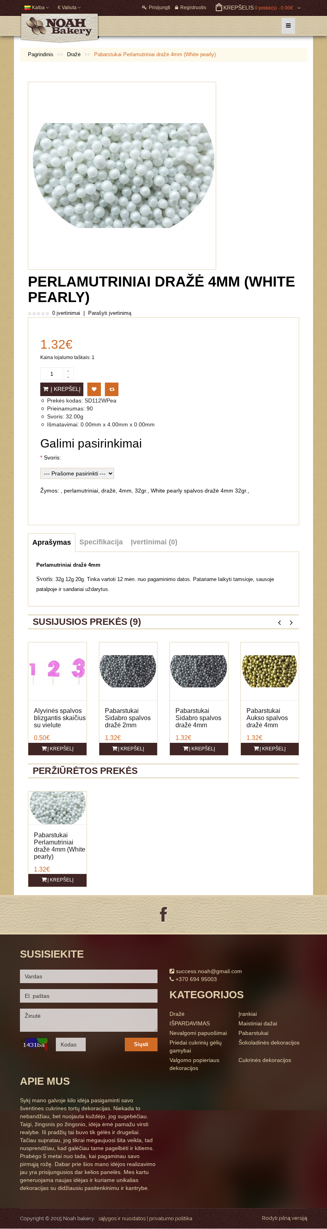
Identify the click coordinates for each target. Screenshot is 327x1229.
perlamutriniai (81, 490)
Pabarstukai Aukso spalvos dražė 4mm (267, 717)
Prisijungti (159, 7)
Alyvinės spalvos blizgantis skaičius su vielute (60, 717)
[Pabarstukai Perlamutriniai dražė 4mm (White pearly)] (57, 807)
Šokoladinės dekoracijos (268, 1042)
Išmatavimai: (63, 424)
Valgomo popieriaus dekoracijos (194, 1064)
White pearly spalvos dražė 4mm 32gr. (199, 490)
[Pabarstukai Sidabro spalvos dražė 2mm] (128, 671)
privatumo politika (170, 1218)
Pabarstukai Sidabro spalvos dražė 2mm (128, 717)
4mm (125, 490)
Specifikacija (101, 542)
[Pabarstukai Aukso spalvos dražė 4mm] (270, 671)
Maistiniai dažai (257, 1023)
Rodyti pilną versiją (284, 1218)
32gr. (141, 490)
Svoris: (55, 416)
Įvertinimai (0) (154, 542)
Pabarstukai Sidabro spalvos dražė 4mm (198, 717)
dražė (108, 490)
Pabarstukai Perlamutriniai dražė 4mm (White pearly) (59, 846)
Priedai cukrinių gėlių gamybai (195, 1046)
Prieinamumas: (66, 408)
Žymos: (49, 490)
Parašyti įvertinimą (109, 313)
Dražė (177, 1014)
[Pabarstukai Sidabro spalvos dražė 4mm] (199, 671)
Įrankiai (247, 1014)
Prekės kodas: (65, 400)
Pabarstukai (253, 1033)
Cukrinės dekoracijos (264, 1060)
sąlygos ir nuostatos (122, 1218)
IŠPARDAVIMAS (189, 1023)
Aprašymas (51, 542)
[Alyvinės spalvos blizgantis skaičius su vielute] (57, 671)
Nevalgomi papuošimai (198, 1033)
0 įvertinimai (66, 313)
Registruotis (193, 7)
